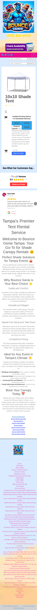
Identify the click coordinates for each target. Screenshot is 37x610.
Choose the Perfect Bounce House (19, 521)
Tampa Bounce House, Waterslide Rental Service (19, 490)
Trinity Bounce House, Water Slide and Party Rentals (19, 492)
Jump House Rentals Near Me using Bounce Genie (20, 570)
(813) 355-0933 (19, 36)
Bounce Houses (20, 472)
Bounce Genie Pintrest (18, 417)
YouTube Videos (19, 488)
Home (20, 464)
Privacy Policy (19, 595)
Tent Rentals (20, 486)
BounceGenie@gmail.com (18, 40)
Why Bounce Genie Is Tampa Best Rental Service (19, 519)
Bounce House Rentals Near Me (19, 568)
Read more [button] (11, 208)
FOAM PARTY (20, 478)
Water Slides (20, 468)
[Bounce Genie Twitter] (5, 55)
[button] (1, 203)
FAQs (19, 593)
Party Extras (19, 482)
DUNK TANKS (19, 480)
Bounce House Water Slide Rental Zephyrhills (19, 517)
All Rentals (19, 466)
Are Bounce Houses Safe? (19, 525)
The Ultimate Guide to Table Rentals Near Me (19, 558)
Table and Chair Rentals (19, 484)
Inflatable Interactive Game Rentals (20, 476)
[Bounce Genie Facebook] (2, 55)
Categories (19, 597)
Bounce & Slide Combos (20, 470)
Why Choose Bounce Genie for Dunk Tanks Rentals (20, 572)
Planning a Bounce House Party (20, 523)
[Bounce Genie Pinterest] (11, 55)
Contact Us (19, 591)
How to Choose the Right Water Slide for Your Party (19, 552)
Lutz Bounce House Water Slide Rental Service (20, 515)
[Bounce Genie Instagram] (8, 55)
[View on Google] (4, 195)
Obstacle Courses (20, 474)
